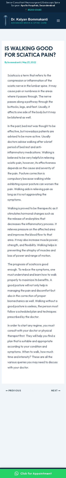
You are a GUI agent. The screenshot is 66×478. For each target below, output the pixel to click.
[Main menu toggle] (58, 21)
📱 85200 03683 (33, 9)
